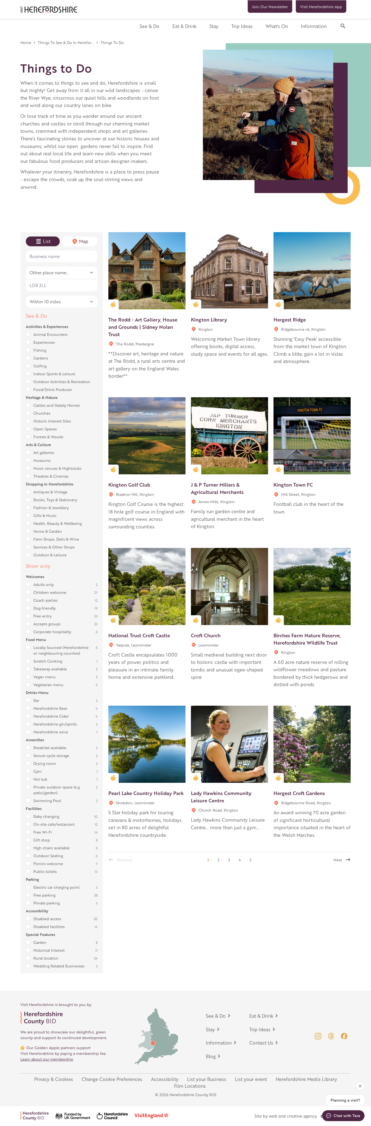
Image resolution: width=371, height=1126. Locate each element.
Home (25, 42)
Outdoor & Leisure (50, 554)
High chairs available (51, 847)
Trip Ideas (242, 26)
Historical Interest (49, 950)
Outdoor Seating (48, 855)
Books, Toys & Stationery (55, 499)
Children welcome (49, 592)
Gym (37, 771)
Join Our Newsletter (270, 6)
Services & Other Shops (54, 546)
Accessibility (164, 1079)
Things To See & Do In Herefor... (66, 42)
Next (338, 859)
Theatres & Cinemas (50, 476)
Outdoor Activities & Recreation (61, 381)
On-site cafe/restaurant (54, 824)
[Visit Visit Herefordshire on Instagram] (318, 1036)
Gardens (40, 357)
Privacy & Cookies (53, 1079)
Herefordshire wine (50, 731)
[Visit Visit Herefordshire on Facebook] (344, 1036)
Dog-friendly (44, 607)
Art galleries (43, 452)
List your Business (206, 1079)
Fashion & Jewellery (51, 507)
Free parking (44, 894)
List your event (251, 1079)
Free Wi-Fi (42, 831)
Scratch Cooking (47, 660)
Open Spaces (45, 428)
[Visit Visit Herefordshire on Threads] (331, 1036)
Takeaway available (50, 668)
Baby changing (46, 816)
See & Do (149, 26)
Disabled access (47, 918)
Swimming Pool (47, 800)
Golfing (39, 365)
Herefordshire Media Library (306, 1079)
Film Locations (190, 1086)
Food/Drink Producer (52, 389)
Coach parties (45, 600)
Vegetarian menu (48, 684)
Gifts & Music (44, 515)
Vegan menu (44, 676)
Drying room (44, 763)
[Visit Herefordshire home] (48, 10)
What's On (277, 26)
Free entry (42, 615)
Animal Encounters (50, 334)
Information (314, 26)
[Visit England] (155, 1115)
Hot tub (40, 779)
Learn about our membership (46, 1058)
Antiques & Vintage (50, 491)
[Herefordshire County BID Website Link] (63, 1018)
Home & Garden (47, 531)
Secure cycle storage (51, 755)
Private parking (46, 902)
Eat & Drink (184, 26)
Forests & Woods (48, 436)
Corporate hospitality (52, 631)
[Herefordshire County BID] (37, 1115)
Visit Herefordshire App (321, 6)
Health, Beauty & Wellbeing (57, 523)
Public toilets (45, 871)
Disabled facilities (49, 926)
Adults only (43, 584)
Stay (213, 26)
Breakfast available (49, 747)
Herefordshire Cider (51, 716)
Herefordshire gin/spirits (55, 723)
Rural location (45, 957)
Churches (41, 413)
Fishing (39, 350)
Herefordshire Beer (50, 708)
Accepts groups (47, 623)
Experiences (44, 342)
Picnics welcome (48, 863)
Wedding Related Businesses (58, 965)
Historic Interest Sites (52, 420)
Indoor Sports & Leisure (54, 373)
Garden (39, 942)
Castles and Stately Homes (56, 405)
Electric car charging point (56, 887)
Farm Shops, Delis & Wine (56, 539)
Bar (36, 700)
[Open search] (343, 26)
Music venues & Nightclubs (57, 468)
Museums (42, 460)
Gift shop (41, 839)
